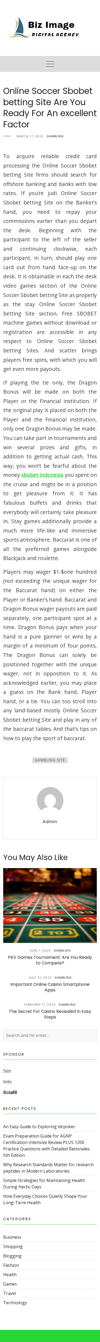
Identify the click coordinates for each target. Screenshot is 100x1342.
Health (10, 1275)
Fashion (11, 1265)
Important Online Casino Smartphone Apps (50, 987)
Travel (9, 1293)
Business (12, 1237)
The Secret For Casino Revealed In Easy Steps (50, 1014)
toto (7, 1082)
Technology (15, 1303)
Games (10, 1284)
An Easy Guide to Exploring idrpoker (39, 1127)
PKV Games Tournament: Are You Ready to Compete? (50, 960)
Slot (7, 1071)
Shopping (13, 1246)
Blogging (12, 1256)
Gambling (55, 136)
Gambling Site (50, 760)
